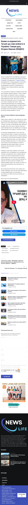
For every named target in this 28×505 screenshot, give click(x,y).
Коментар (3, 337)
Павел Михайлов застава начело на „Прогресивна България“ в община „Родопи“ (18, 463)
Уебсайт (2, 360)
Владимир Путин (16, 246)
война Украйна (5, 248)
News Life (6, 52)
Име (2, 349)
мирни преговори (5, 252)
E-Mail (2, 354)
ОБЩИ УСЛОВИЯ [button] (10, 503)
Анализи (3, 36)
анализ (8, 246)
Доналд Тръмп (5, 250)
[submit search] (26, 3)
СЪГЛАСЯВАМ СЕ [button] (21, 495)
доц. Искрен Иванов (14, 250)
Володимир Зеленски (14, 248)
